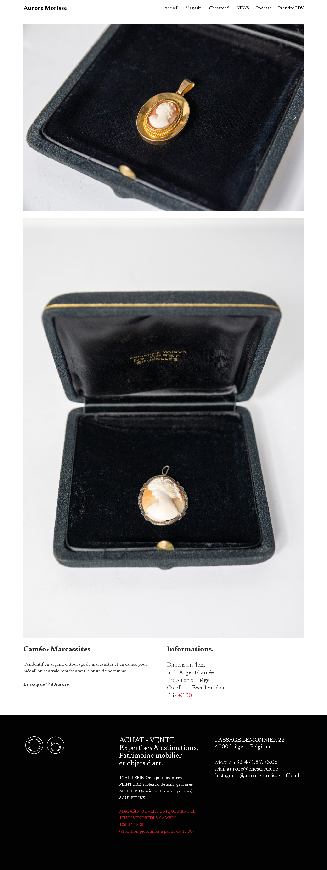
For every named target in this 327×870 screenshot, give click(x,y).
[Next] (294, 117)
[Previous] (32, 117)
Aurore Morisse (45, 8)
